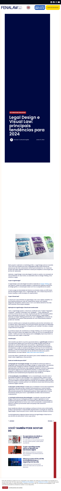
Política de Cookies (43, 482)
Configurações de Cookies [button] (15, 487)
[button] (28, 7)
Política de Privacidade (28, 482)
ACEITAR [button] (5, 487)
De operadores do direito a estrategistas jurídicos (32, 437)
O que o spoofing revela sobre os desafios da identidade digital (31, 448)
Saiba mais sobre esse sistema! (35, 352)
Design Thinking (45, 284)
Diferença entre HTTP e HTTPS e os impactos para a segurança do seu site (33, 460)
